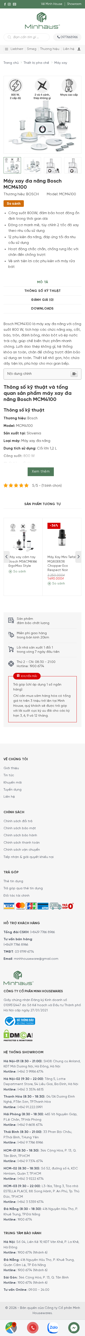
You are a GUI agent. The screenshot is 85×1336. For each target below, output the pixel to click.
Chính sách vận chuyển (22, 850)
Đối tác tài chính (17, 896)
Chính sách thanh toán (22, 843)
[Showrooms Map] (11, 1327)
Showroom (74, 4)
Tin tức (9, 775)
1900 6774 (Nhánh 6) (32, 1252)
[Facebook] (5, 4)
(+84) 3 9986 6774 (30, 1072)
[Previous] (11, 112)
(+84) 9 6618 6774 (30, 1125)
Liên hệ (68, 49)
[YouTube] (5, 13)
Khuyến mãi (13, 782)
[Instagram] (9, 4)
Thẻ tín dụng (13, 881)
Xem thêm (41, 472)
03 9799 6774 (24, 952)
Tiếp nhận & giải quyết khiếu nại (29, 857)
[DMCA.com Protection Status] (18, 1034)
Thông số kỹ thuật (42, 291)
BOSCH (32, 194)
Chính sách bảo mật (20, 828)
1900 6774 (24, 1220)
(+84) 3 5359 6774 (30, 1202)
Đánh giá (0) (42, 300)
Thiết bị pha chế (36, 63)
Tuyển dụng (12, 790)
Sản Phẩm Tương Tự (42, 504)
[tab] (42, 282)
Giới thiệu (11, 768)
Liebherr (17, 49)
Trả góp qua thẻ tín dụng (23, 888)
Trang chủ (11, 63)
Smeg (31, 49)
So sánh (14, 203)
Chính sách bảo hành (20, 835)
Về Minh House (51, 4)
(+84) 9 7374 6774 (30, 1161)
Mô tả (42, 282)
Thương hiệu (49, 49)
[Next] (69, 112)
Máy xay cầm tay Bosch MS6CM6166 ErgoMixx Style (22, 562)
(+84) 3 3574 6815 (30, 1089)
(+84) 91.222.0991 (29, 1107)
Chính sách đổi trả (18, 821)
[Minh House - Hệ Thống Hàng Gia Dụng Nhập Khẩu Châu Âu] (42, 20)
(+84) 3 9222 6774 (30, 1179)
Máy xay (60, 63)
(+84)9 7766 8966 (42, 932)
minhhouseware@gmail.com (36, 959)
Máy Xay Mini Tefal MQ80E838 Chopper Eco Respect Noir (61, 564)
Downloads (42, 309)
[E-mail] (14, 4)
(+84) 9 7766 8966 (30, 1142)
